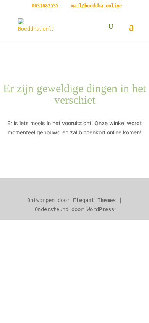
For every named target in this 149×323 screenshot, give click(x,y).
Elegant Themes (94, 200)
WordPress (100, 209)
